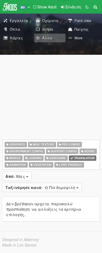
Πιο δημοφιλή (40, 187)
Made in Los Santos (19, 245)
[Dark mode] (87, 7)
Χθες (15, 176)
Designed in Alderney (20, 239)
